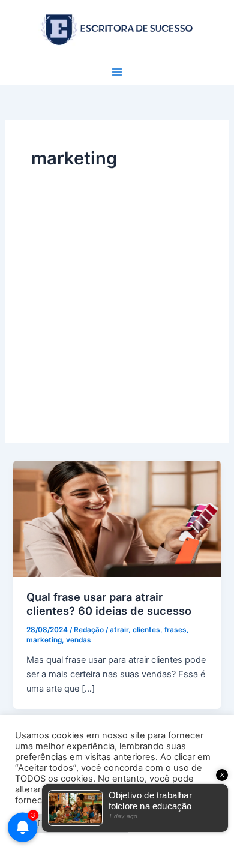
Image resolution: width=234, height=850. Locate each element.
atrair (119, 630)
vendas (78, 640)
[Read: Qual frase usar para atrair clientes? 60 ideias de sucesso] (116, 518)
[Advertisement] (117, 294)
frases (175, 630)
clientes (146, 630)
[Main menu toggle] (117, 72)
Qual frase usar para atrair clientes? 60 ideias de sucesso (108, 604)
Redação (89, 630)
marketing (44, 640)
